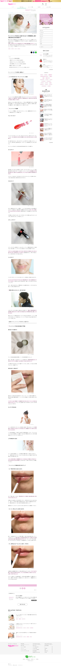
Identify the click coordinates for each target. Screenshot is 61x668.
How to (9, 48)
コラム (41, 41)
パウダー (28, 627)
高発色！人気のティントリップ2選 (15, 65)
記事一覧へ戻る (22, 604)
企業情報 (24, 659)
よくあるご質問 (35, 648)
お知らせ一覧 (34, 645)
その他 (41, 43)
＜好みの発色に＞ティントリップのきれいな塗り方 (18, 63)
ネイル (41, 39)
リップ (15, 48)
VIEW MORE (51, 69)
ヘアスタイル (43, 81)
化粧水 (50, 82)
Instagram (46, 648)
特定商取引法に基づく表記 (36, 652)
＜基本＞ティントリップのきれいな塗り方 (16, 60)
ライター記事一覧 (34, 600)
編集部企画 (50, 74)
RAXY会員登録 (46, 645)
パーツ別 (46, 82)
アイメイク (41, 34)
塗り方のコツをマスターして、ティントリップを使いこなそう (19, 67)
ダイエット (42, 84)
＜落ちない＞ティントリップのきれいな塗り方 (17, 61)
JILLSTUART (31, 627)
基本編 (50, 76)
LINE (45, 649)
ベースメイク (12, 47)
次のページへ (22, 585)
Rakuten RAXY (12, 4)
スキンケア (41, 30)
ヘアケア (41, 38)
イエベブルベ (48, 81)
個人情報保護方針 (28, 659)
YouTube (46, 652)
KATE (30, 636)
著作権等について (33, 659)
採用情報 (37, 659)
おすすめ (46, 74)
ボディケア (41, 36)
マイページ (22, 648)
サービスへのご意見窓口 (36, 649)
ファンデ (24, 627)
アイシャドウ (42, 79)
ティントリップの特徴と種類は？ (15, 58)
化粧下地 (28, 636)
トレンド (47, 79)
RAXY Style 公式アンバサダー (19, 627)
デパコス (19, 48)
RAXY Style (22, 645)
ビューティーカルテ (23, 649)
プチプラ (12, 48)
